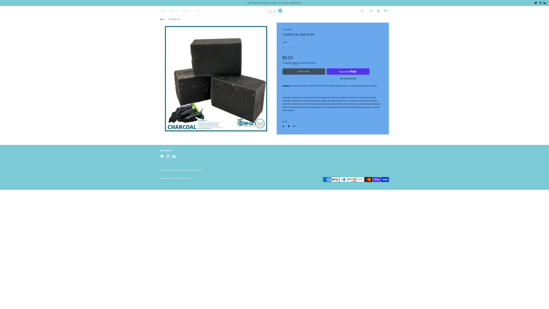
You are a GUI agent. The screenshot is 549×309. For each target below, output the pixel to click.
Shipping (295, 63)
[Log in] (378, 10)
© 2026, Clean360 (166, 178)
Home (162, 11)
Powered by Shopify (183, 178)
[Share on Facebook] (284, 126)
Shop (172, 11)
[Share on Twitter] (288, 126)
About (186, 11)
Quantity (285, 42)
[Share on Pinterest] (294, 126)
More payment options (348, 78)
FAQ (198, 11)
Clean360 (287, 29)
